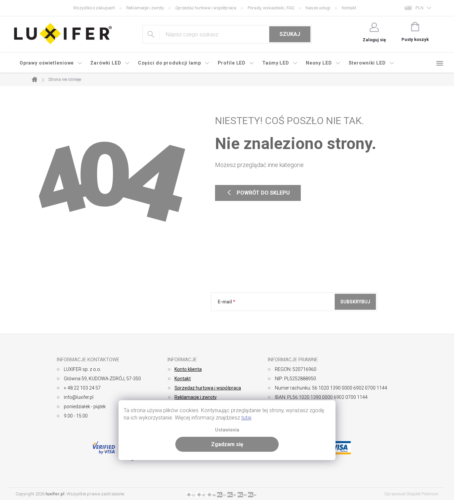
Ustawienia (227, 429)
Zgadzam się (227, 444)
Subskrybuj (355, 301)
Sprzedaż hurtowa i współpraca (205, 7)
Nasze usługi (317, 7)
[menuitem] (51, 63)
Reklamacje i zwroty (145, 7)
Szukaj (290, 34)
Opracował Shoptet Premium (411, 493)
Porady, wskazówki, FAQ (271, 7)
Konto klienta (188, 369)
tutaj (246, 418)
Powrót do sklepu (258, 193)
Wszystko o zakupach (94, 7)
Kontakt (349, 7)
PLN (419, 7)
